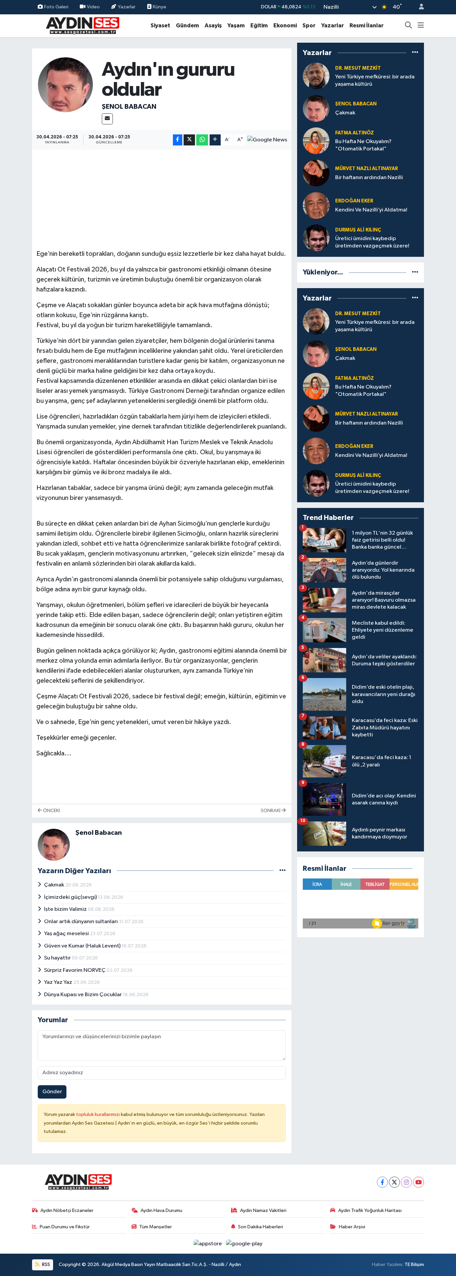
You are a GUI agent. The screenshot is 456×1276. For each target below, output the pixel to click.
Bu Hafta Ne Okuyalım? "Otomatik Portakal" (363, 145)
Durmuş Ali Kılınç (358, 229)
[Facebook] (382, 1182)
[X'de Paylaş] (189, 139)
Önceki (51, 810)
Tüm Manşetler (155, 1226)
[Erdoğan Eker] (316, 205)
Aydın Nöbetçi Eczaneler (66, 1210)
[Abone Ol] (267, 140)
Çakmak (54, 885)
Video (93, 6)
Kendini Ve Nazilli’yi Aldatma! (371, 210)
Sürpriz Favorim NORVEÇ (75, 970)
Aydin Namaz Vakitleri (263, 1210)
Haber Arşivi (352, 1226)
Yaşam (236, 25)
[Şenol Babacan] (65, 84)
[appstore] (208, 1243)
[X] (394, 1182)
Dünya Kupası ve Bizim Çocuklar (83, 995)
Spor (308, 25)
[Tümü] (415, 52)
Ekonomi (285, 25)
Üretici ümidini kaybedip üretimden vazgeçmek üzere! (372, 242)
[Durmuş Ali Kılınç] (316, 237)
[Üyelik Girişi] (418, 7)
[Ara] (408, 25)
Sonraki (271, 810)
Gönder (52, 1092)
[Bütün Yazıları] (282, 870)
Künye (159, 6)
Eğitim (259, 25)
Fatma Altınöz (354, 132)
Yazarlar (127, 6)
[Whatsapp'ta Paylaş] (202, 139)
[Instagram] (406, 1182)
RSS (45, 1264)
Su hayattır (58, 958)
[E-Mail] (107, 118)
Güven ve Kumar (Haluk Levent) (83, 946)
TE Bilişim (414, 1264)
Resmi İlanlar (367, 25)
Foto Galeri (56, 6)
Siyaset (160, 25)
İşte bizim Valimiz (66, 909)
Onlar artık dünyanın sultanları (81, 921)
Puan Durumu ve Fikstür (65, 1226)
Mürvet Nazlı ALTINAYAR (366, 168)
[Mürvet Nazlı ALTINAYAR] (316, 173)
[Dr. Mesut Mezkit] (316, 76)
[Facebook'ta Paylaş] (177, 139)
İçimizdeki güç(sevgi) (71, 897)
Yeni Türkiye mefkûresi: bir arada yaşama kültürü (375, 80)
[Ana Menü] (421, 25)
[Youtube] (418, 1182)
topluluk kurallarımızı (98, 1114)
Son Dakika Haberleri (260, 1226)
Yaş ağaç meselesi (67, 933)
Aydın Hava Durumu (161, 1210)
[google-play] (244, 1243)
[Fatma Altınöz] (316, 140)
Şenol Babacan (129, 106)
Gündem (187, 25)
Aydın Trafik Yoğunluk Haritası (370, 1210)
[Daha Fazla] (215, 139)
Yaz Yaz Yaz (58, 982)
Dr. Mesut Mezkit (358, 68)
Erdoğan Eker (354, 200)
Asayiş (213, 25)
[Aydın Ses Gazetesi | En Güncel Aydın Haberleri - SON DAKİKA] (82, 25)
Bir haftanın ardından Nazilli (369, 177)
